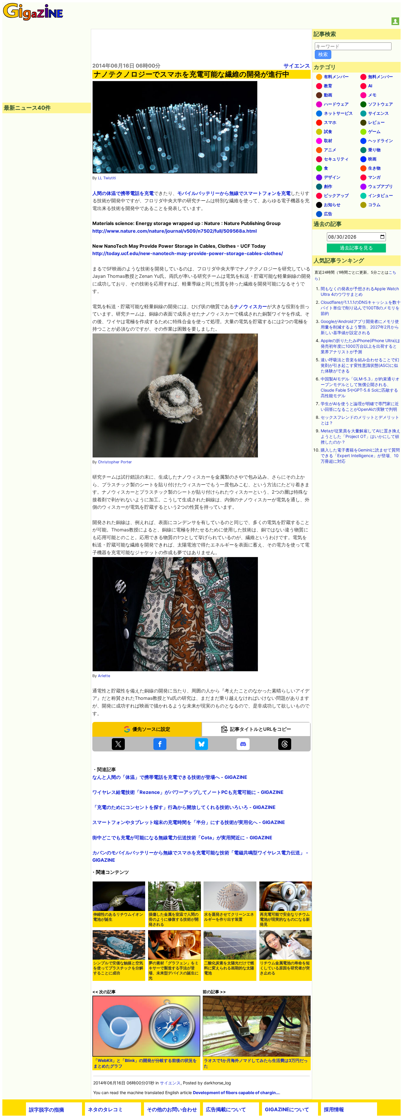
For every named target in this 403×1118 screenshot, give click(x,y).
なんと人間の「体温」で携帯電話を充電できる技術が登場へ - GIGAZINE (169, 777)
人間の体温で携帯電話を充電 (123, 193)
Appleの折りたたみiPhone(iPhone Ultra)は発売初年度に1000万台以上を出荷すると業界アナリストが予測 (360, 346)
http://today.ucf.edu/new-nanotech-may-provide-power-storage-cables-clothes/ (187, 253)
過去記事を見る (356, 248)
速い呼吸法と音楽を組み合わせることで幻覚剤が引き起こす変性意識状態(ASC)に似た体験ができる (360, 365)
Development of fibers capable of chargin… (236, 1092)
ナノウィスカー (250, 306)
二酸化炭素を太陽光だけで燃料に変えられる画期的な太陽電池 (229, 968)
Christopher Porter (115, 462)
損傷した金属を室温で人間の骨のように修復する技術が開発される (174, 919)
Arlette (104, 676)
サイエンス (297, 66)
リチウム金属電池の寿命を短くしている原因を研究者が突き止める (285, 968)
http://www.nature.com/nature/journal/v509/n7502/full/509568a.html (174, 231)
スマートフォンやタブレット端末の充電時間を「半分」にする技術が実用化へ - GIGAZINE (188, 822)
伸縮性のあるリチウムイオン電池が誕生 (118, 917)
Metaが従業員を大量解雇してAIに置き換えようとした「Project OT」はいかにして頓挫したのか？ (360, 436)
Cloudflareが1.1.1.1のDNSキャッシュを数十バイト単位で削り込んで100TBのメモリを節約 (361, 308)
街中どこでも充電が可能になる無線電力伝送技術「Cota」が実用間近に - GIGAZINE (182, 837)
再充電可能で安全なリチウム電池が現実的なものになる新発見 (285, 919)
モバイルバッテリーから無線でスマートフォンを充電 (234, 193)
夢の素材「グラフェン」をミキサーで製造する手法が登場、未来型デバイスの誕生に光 (174, 970)
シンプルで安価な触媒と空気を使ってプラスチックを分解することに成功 (118, 968)
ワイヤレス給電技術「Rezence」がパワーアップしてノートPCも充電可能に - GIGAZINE (188, 792)
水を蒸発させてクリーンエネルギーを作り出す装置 (229, 917)
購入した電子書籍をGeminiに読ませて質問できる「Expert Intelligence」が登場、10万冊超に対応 (360, 455)
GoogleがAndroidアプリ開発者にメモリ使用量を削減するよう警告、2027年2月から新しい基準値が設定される (360, 327)
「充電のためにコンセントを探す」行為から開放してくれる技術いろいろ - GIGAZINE (184, 807)
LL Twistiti (107, 178)
